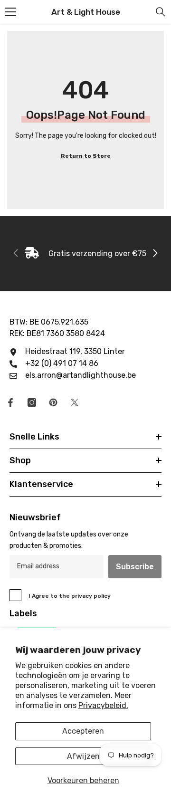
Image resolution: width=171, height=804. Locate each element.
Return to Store (86, 156)
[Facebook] (10, 402)
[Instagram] (32, 402)
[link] (85, 254)
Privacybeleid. (103, 705)
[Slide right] (154, 253)
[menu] (10, 12)
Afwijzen (83, 756)
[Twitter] (74, 402)
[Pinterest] (53, 402)
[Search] (160, 12)
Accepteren (83, 731)
